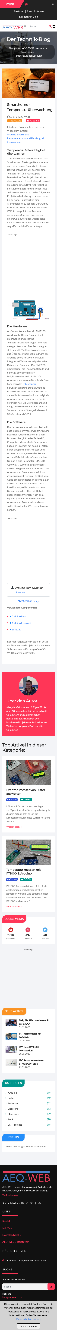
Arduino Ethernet (21, 622)
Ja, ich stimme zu (28, 1326)
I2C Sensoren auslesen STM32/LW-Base (31, 1062)
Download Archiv (11, 1234)
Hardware (29, 1113)
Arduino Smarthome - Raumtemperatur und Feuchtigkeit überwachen (26, 138)
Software (29, 1103)
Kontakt (6, 1220)
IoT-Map (7, 1227)
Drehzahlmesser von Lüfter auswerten (25, 791)
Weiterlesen (13, 826)
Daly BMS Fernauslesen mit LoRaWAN (34, 1022)
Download (20, 591)
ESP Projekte (29, 1124)
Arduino (34, 120)
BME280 (16, 629)
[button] (53, 4)
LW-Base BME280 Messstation (29, 1048)
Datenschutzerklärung (28, 1318)
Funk (29, 1119)
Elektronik (29, 1108)
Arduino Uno (19, 616)
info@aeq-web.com (12, 1297)
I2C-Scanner (29, 383)
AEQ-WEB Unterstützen (15, 1241)
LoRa (29, 1097)
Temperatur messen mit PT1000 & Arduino (23, 871)
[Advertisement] (28, 264)
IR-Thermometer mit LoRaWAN (30, 1035)
